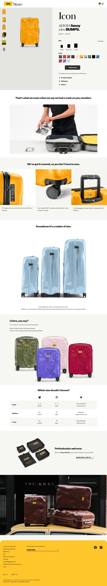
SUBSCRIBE (31, 550)
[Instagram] (101, 547)
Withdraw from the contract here (12, 565)
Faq (4, 554)
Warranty (6, 551)
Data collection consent (23, 581)
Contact (5, 559)
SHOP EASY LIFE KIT (83, 457)
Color (60, 53)
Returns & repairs (9, 556)
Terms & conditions (9, 546)
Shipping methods (9, 549)
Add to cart (72, 67)
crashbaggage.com (9, 561)
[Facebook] (95, 547)
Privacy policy (6, 581)
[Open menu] (102, 4)
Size (60, 41)
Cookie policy (14, 581)
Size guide (100, 41)
